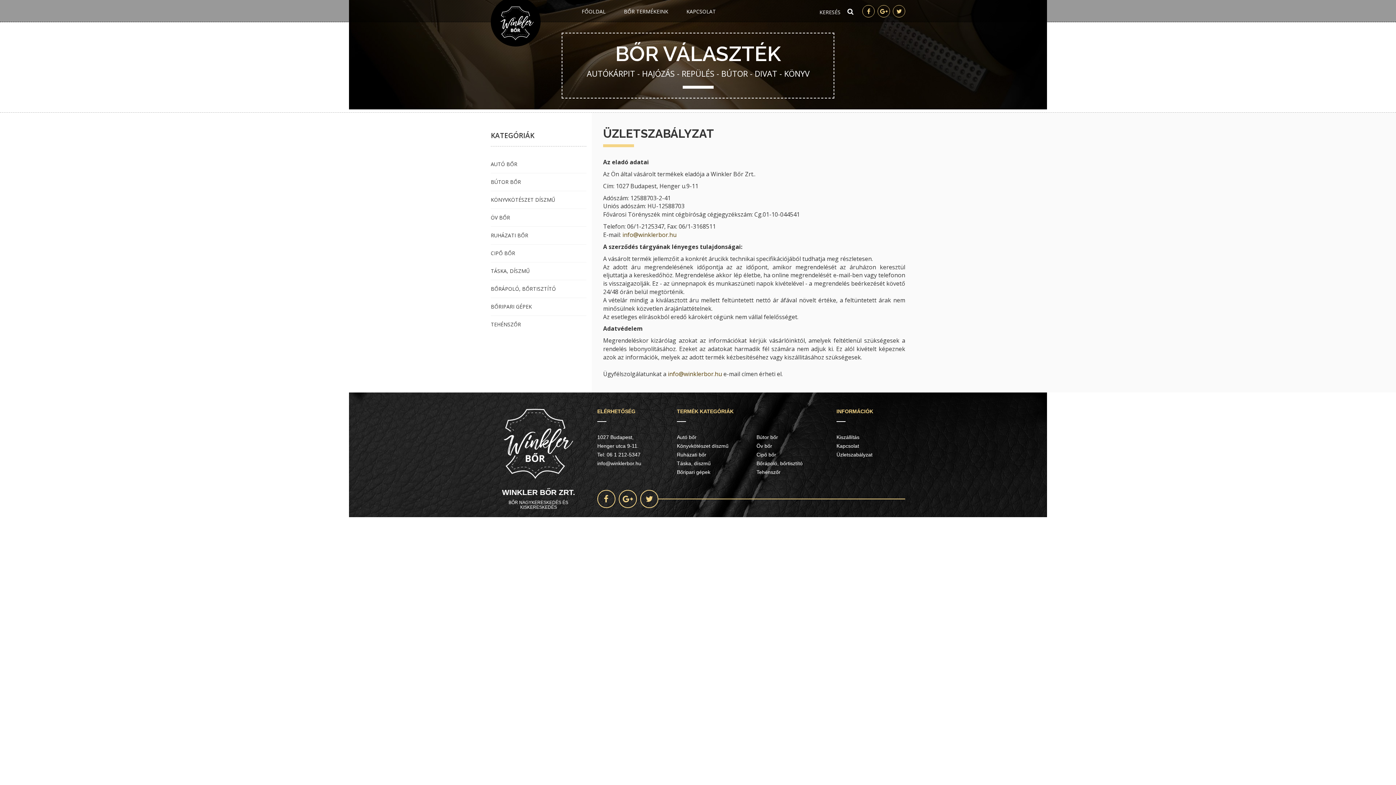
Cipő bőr (503, 253)
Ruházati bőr (509, 235)
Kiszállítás (848, 437)
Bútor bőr (506, 181)
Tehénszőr (506, 324)
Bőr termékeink (646, 11)
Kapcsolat (701, 11)
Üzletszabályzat (854, 455)
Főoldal (594, 11)
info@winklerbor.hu (649, 235)
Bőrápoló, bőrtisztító (523, 288)
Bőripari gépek (511, 306)
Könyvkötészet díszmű (523, 199)
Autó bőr (504, 164)
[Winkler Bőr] (516, 23)
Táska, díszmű (510, 270)
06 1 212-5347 (624, 455)
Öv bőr (500, 217)
